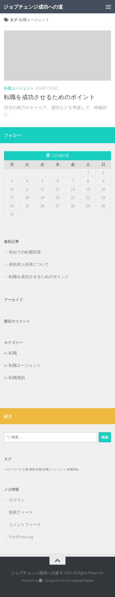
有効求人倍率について (29, 264)
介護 (25, 469)
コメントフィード (25, 524)
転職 (13, 353)
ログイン (17, 499)
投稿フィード (21, 512)
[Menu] (108, 6)
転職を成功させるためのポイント (49, 97)
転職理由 (17, 377)
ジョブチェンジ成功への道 (33, 6)
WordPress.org (21, 536)
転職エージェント (19, 88)
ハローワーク (13, 469)
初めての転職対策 (25, 252)
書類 (32, 469)
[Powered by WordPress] (40, 580)
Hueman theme (82, 580)
